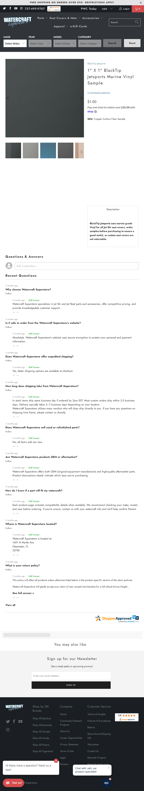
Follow (8, 293)
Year (31, 37)
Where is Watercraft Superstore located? (31, 524)
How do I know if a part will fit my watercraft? (33, 491)
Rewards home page (98, 764)
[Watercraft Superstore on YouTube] (15, 8)
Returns (91, 727)
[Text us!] (13, 784)
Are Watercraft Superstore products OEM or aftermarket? (41, 457)
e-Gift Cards (78, 26)
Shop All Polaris (41, 744)
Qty (89, 184)
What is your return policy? (22, 565)
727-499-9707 (35, 9)
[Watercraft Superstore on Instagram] (21, 8)
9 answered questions (98, 92)
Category (84, 37)
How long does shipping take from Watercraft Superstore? (41, 386)
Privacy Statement (69, 744)
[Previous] (8, 98)
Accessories (91, 18)
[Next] (81, 98)
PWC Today (89, 9)
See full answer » (23, 593)
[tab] (113, 209)
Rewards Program (96, 757)
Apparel (60, 26)
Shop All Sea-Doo (42, 718)
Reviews (64, 764)
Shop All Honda (41, 738)
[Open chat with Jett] (107, 782)
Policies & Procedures (99, 721)
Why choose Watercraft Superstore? (28, 289)
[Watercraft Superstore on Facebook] (9, 8)
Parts (41, 18)
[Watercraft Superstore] (18, 22)
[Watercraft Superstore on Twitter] (4, 8)
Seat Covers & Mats (64, 18)
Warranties (93, 744)
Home (63, 714)
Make (7, 37)
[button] (13, 312)
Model (57, 37)
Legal (63, 757)
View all (10, 605)
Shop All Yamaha (41, 731)
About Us (65, 731)
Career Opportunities (71, 738)
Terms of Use (67, 751)
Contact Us (93, 751)
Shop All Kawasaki (42, 725)
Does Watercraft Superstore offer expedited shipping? (39, 356)
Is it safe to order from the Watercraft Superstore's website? (43, 323)
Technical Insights (96, 714)
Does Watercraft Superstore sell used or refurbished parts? (42, 427)
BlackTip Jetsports (96, 63)
